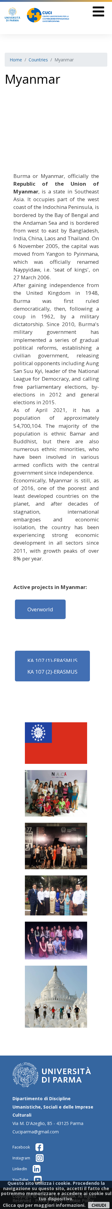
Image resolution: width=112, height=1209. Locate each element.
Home (16, 60)
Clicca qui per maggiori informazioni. (44, 1205)
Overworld (40, 609)
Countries (38, 60)
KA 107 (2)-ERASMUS (52, 671)
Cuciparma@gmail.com (35, 1132)
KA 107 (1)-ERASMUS (52, 660)
